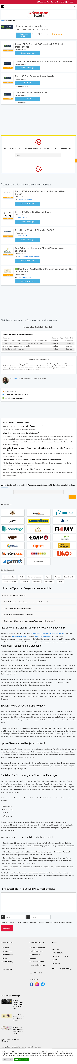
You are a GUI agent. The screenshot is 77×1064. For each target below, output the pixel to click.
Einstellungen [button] (7, 1059)
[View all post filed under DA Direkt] (64, 520)
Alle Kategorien (36, 973)
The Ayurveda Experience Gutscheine (29, 256)
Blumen (33, 962)
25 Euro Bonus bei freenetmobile (31, 92)
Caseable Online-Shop (20, 636)
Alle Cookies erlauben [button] (21, 1059)
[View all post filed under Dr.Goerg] (38, 529)
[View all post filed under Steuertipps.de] (38, 520)
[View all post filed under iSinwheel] (38, 561)
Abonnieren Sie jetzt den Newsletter (51, 2)
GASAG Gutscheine (23, 236)
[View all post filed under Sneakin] (12, 520)
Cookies (56, 963)
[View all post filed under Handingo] (12, 529)
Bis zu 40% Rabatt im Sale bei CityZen (33, 212)
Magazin (71, 2)
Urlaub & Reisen (36, 951)
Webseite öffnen (24, 35)
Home (2, 21)
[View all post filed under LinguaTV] (38, 512)
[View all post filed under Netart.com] (12, 553)
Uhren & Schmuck (37, 948)
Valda (15, 379)
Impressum (58, 953)
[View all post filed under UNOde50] (64, 553)
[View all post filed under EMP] (38, 537)
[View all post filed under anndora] (38, 553)
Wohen (57, 577)
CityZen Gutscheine (23, 218)
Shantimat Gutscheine (24, 277)
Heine (5, 958)
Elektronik (36, 581)
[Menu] (2, 6)
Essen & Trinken (9, 577)
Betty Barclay (8, 962)
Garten (41, 962)
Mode (21, 577)
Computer (25, 581)
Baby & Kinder (69, 577)
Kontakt (56, 949)
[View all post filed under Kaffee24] (12, 512)
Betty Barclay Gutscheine (25, 199)
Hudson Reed (8, 955)
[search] (73, 6)
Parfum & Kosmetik (35, 577)
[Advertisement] (39, 119)
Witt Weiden (7, 951)
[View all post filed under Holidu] (64, 512)
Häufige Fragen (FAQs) (62, 968)
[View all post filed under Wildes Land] (12, 537)
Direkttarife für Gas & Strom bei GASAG (34, 230)
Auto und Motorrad (37, 965)
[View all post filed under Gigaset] (38, 545)
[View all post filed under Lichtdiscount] (64, 545)
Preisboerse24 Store (42, 636)
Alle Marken (7, 969)
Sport (48, 577)
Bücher (60, 581)
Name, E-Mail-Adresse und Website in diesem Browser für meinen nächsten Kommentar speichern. (38, 922)
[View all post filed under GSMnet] (12, 561)
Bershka (6, 948)
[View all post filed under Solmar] (12, 545)
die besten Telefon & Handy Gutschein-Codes (49, 633)
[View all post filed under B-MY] (64, 529)
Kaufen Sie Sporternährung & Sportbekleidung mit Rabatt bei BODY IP (18, 1004)
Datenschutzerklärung (62, 956)
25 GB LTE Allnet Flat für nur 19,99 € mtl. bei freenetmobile (44, 61)
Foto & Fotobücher (10, 581)
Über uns (55, 942)
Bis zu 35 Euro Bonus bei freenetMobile (34, 76)
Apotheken (49, 581)
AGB (55, 960)
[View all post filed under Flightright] (64, 537)
